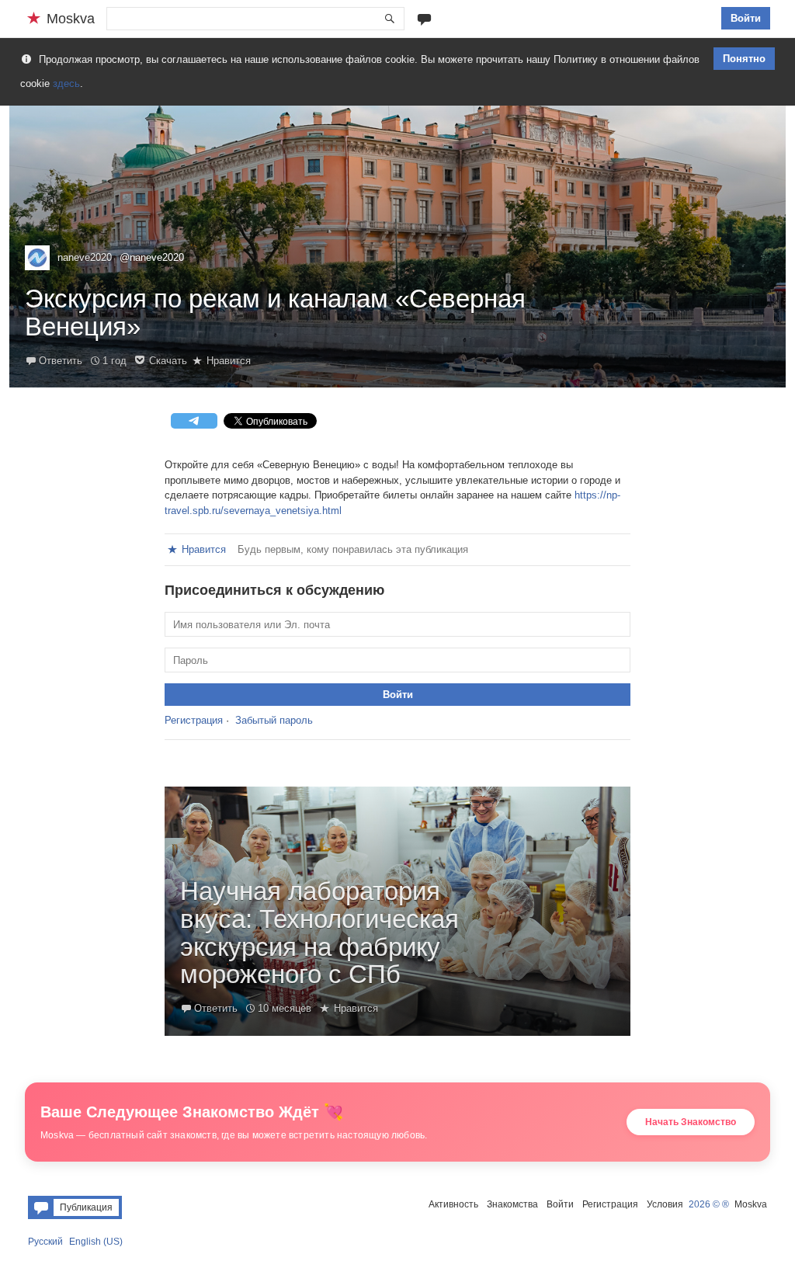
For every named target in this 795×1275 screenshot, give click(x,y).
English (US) (96, 1241)
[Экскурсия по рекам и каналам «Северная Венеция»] (397, 246)
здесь (66, 83)
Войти (746, 18)
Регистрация (194, 720)
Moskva (750, 1204)
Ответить (60, 361)
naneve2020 (84, 257)
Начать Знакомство (690, 1122)
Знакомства (512, 1204)
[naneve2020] (37, 257)
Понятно (744, 58)
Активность (453, 1204)
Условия (665, 1204)
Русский (45, 1241)
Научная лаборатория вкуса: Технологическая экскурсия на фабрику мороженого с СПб (319, 932)
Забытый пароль (274, 720)
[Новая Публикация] (424, 18)
